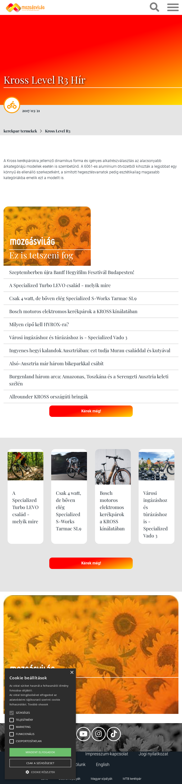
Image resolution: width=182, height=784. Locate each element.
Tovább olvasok (38, 704)
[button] (40, 771)
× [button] (71, 672)
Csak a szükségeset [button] (40, 763)
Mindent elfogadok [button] (40, 752)
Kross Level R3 (57, 130)
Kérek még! (91, 411)
